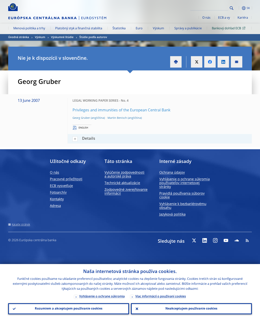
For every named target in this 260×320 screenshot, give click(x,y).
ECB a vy (224, 17)
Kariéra (243, 17)
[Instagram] (215, 240)
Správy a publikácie (188, 28)
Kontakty (57, 199)
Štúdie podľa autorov (93, 37)
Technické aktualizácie (122, 183)
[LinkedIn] (204, 240)
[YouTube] (225, 240)
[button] (238, 8)
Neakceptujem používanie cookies (191, 308)
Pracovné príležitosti (66, 179)
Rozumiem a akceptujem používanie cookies (68, 308)
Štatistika (119, 28)
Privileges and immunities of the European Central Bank (122, 110)
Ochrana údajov (172, 172)
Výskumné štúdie (62, 37)
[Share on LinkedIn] (223, 62)
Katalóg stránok (21, 224)
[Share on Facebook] (210, 62)
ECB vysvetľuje (61, 186)
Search (231, 8)
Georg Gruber (81, 118)
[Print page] (176, 62)
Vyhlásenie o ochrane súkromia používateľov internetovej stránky (184, 183)
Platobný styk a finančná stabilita (78, 28)
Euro (139, 28)
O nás (206, 17)
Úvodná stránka (18, 37)
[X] (194, 240)
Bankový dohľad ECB (226, 28)
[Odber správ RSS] (247, 240)
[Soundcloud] (236, 240)
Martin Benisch (117, 118)
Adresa (55, 206)
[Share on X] (196, 62)
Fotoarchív (58, 192)
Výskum (158, 28)
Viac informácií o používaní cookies (160, 296)
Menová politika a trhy (29, 28)
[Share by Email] (236, 62)
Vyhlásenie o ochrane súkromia (102, 296)
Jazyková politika (172, 214)
